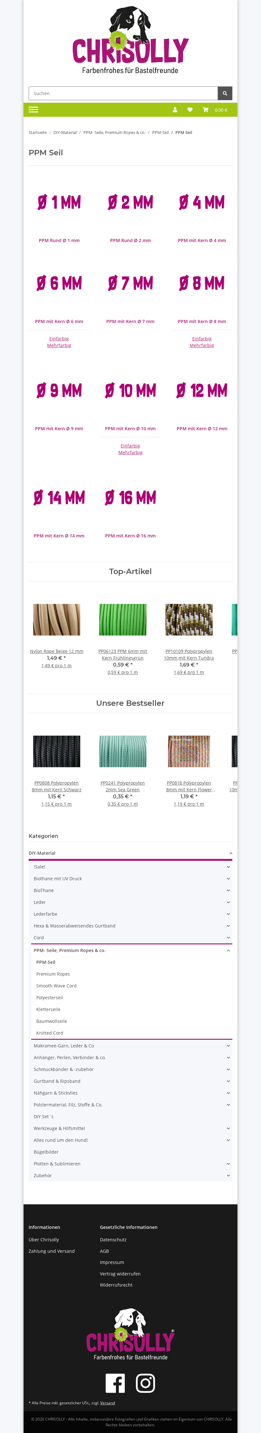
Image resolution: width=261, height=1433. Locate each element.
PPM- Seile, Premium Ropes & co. (70, 950)
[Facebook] (115, 1383)
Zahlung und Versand (52, 1251)
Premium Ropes (53, 974)
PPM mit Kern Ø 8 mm (202, 321)
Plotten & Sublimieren (57, 1164)
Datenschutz (113, 1240)
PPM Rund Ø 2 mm (130, 240)
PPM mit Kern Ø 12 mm (202, 428)
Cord (39, 937)
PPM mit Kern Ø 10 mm (130, 428)
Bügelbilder (46, 1152)
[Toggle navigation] (33, 110)
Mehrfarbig (59, 345)
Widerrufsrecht (116, 1285)
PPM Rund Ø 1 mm (59, 240)
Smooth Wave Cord (56, 986)
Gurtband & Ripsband (57, 1081)
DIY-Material (42, 853)
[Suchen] (225, 93)
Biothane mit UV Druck (58, 878)
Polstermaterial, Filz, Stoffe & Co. (68, 1105)
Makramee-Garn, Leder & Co (64, 1046)
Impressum (112, 1262)
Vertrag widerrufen (120, 1274)
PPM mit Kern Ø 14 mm (59, 536)
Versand (107, 1403)
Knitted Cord (49, 1033)
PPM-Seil (45, 962)
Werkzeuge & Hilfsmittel (59, 1128)
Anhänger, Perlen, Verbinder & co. (70, 1057)
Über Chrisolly (44, 1240)
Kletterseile (48, 1009)
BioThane (44, 890)
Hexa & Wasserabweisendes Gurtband (75, 926)
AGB (104, 1251)
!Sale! (39, 867)
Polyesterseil (49, 997)
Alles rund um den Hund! (61, 1140)
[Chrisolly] (130, 42)
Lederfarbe (45, 914)
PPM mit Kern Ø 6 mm (59, 321)
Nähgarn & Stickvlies (56, 1093)
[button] (175, 109)
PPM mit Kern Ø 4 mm (202, 240)
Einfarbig (59, 339)
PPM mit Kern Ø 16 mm (130, 536)
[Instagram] (145, 1383)
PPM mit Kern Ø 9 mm (59, 428)
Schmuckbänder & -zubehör (64, 1069)
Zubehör (43, 1175)
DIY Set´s (43, 1116)
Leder (40, 902)
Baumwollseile (51, 1021)
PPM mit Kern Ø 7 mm (130, 321)
